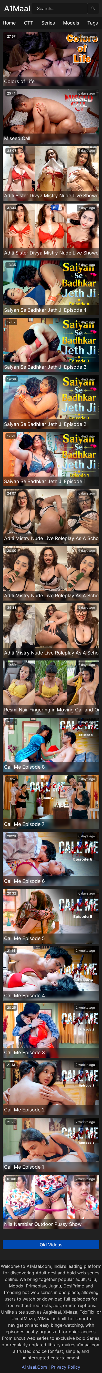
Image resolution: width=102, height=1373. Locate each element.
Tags (92, 23)
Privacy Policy (65, 1367)
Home (9, 23)
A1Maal (17, 8)
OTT (28, 23)
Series (48, 23)
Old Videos (51, 1244)
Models (71, 23)
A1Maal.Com (34, 1367)
